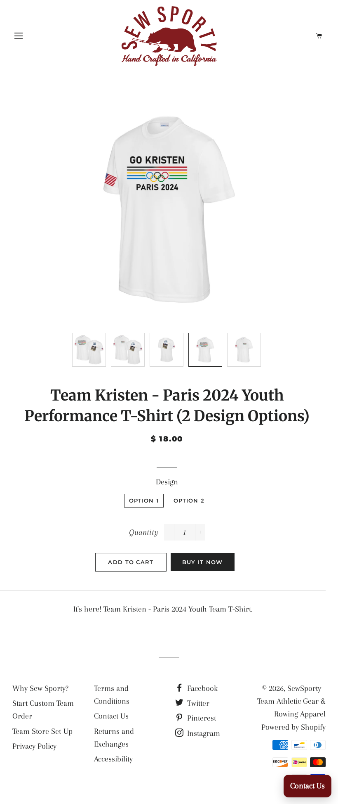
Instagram (202, 733)
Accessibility (113, 759)
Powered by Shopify (293, 727)
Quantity (143, 532)
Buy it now (202, 562)
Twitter (197, 703)
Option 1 (144, 500)
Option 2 (189, 500)
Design (167, 481)
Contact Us (111, 716)
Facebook (201, 688)
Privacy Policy (34, 746)
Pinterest (200, 718)
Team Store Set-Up (42, 731)
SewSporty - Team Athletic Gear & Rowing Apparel (291, 701)
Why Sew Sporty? (40, 688)
